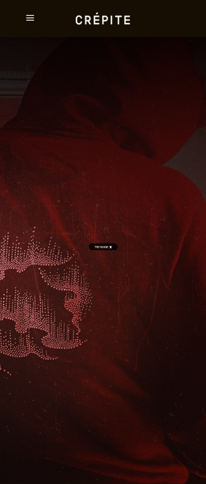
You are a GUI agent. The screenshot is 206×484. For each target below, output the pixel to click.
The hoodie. (102, 247)
